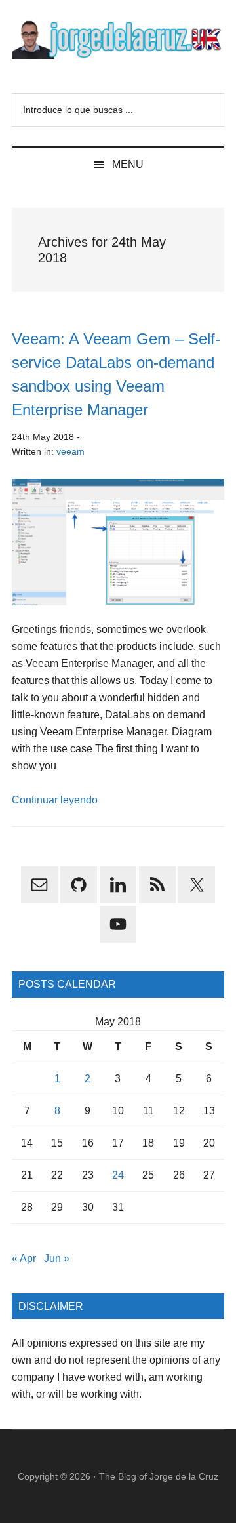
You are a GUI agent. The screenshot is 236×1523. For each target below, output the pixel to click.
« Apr (24, 1258)
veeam (70, 451)
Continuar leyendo (55, 799)
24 (118, 1175)
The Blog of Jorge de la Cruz (158, 1476)
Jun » (56, 1258)
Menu (128, 164)
